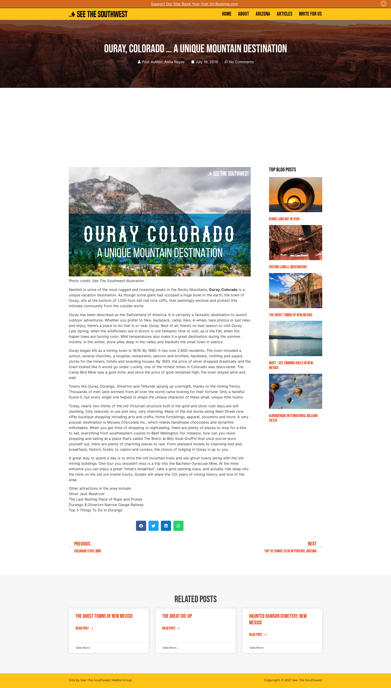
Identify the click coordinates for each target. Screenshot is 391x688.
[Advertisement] (195, 121)
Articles (284, 14)
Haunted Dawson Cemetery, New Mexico (278, 619)
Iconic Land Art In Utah (284, 219)
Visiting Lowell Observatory (288, 267)
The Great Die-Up (177, 616)
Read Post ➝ (84, 628)
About (243, 14)
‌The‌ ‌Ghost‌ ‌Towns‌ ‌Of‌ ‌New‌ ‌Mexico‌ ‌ (291, 315)
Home (226, 14)
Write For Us (310, 14)
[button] (141, 526)
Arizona (263, 14)
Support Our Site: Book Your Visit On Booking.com (194, 4)
